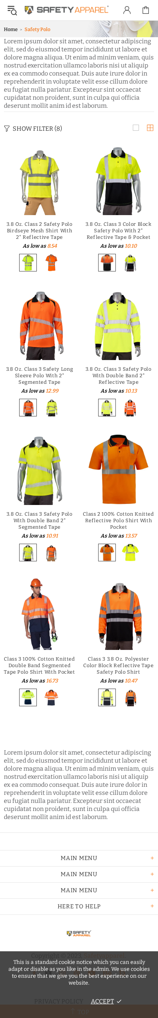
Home (11, 29)
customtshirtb (67, 10)
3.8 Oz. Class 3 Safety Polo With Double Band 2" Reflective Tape (118, 375)
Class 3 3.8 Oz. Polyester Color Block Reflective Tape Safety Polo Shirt (118, 665)
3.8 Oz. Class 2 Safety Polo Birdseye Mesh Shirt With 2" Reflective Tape (39, 230)
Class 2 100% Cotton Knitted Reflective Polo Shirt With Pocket (118, 520)
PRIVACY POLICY (58, 1001)
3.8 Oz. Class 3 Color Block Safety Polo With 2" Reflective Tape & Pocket (118, 230)
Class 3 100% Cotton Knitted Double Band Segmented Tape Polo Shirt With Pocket (39, 665)
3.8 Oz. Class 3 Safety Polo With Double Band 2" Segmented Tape (39, 520)
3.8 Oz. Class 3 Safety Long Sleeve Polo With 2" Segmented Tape (39, 375)
